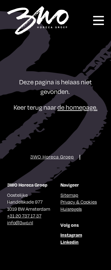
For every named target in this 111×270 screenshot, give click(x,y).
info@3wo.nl (20, 222)
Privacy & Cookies (78, 202)
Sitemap (69, 195)
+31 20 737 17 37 (24, 216)
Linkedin (69, 242)
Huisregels (71, 209)
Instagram (71, 235)
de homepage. (77, 107)
